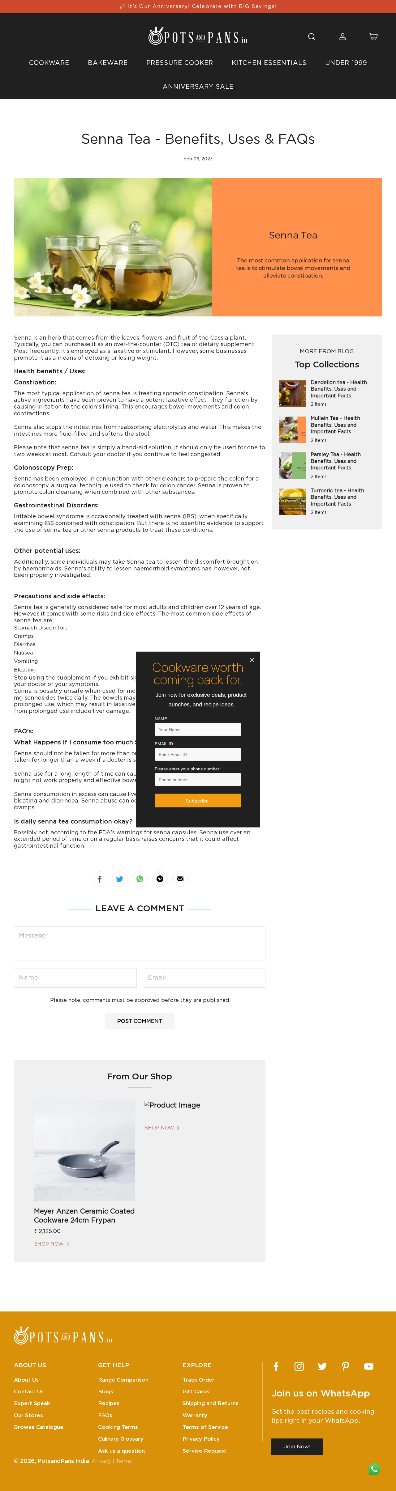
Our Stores (28, 1415)
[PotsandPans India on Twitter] (322, 1366)
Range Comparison (123, 1380)
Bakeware (108, 63)
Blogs (105, 1391)
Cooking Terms (118, 1427)
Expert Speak (32, 1403)
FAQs (105, 1415)
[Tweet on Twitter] (119, 879)
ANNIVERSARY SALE (198, 87)
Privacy (101, 1461)
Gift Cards (196, 1391)
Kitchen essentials (269, 63)
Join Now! (297, 1446)
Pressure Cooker (179, 63)
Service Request (204, 1451)
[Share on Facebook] (99, 879)
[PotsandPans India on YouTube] (368, 1366)
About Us (26, 1380)
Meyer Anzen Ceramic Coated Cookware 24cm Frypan (84, 1216)
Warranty (195, 1415)
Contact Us (29, 1391)
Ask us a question (121, 1451)
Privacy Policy (201, 1439)
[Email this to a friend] (180, 879)
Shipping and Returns (211, 1403)
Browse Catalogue (38, 1427)
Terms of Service (205, 1427)
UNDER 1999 (346, 63)
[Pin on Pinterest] (160, 879)
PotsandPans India (63, 1461)
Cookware (49, 63)
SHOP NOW (49, 1244)
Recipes (108, 1403)
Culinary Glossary (120, 1439)
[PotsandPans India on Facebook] (276, 1366)
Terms (124, 1461)
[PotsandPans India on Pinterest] (345, 1366)
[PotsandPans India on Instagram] (299, 1366)
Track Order (198, 1380)
